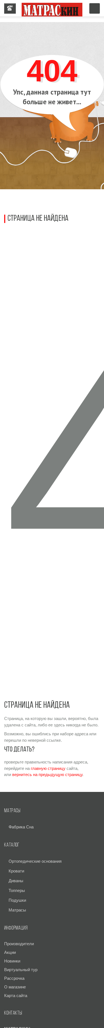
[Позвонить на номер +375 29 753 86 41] (10, 8)
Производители (19, 943)
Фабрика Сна (21, 827)
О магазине (15, 987)
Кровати (16, 871)
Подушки (17, 900)
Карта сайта (15, 995)
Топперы (17, 890)
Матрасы (17, 910)
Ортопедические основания (35, 861)
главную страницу (48, 768)
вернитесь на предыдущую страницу (47, 774)
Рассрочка (14, 978)
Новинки (12, 961)
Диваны (16, 880)
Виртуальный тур (20, 969)
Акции (10, 952)
